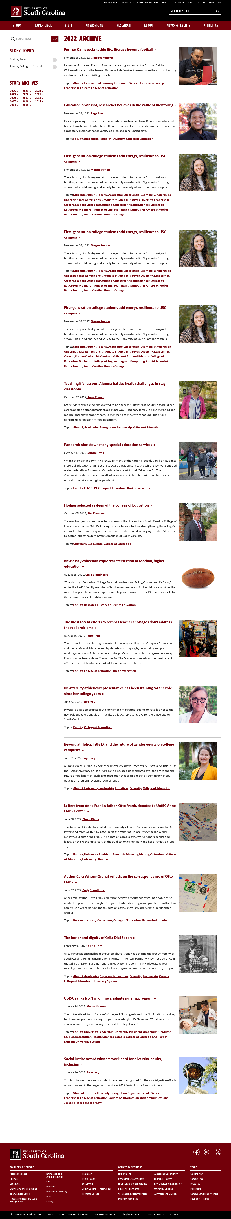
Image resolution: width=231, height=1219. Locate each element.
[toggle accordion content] (54, 60)
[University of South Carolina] (37, 1154)
